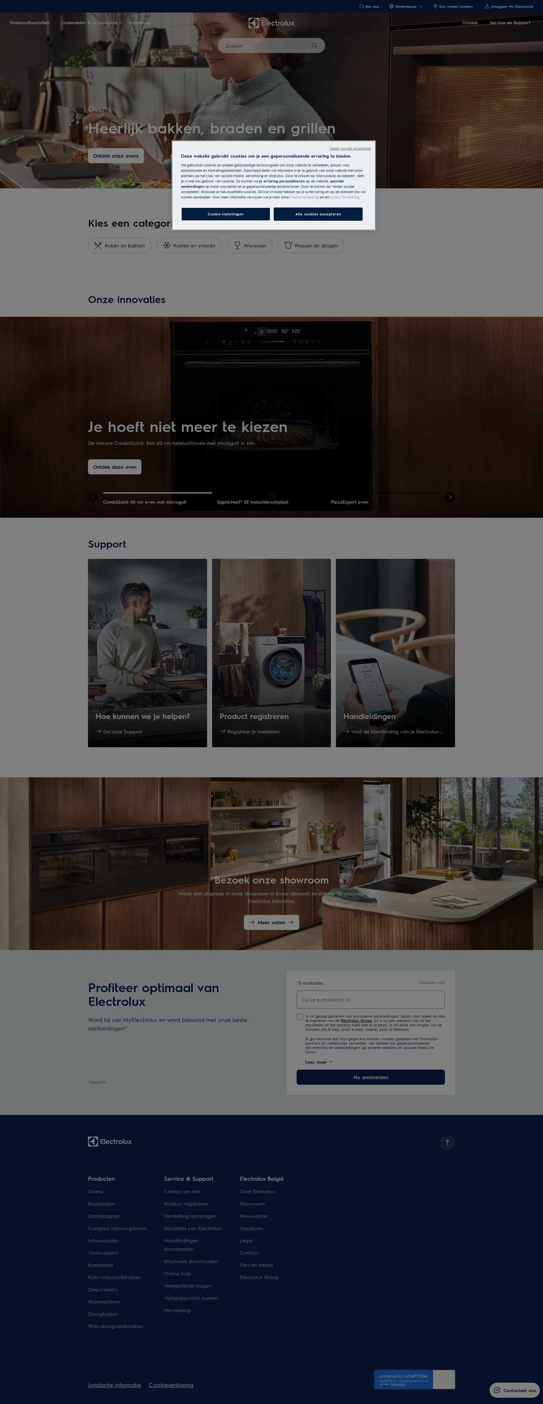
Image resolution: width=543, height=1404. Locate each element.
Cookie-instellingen (226, 214)
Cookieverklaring (304, 197)
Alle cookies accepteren (318, 214)
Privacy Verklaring (343, 197)
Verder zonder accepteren (350, 148)
